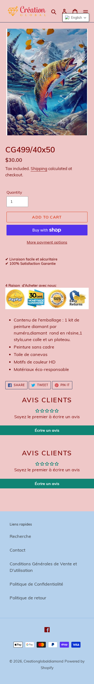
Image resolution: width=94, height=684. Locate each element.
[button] (76, 18)
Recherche (20, 536)
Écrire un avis (47, 430)
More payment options (47, 242)
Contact (17, 550)
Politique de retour (28, 598)
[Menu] (85, 11)
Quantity (14, 192)
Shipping (39, 168)
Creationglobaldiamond (43, 661)
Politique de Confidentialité (36, 584)
